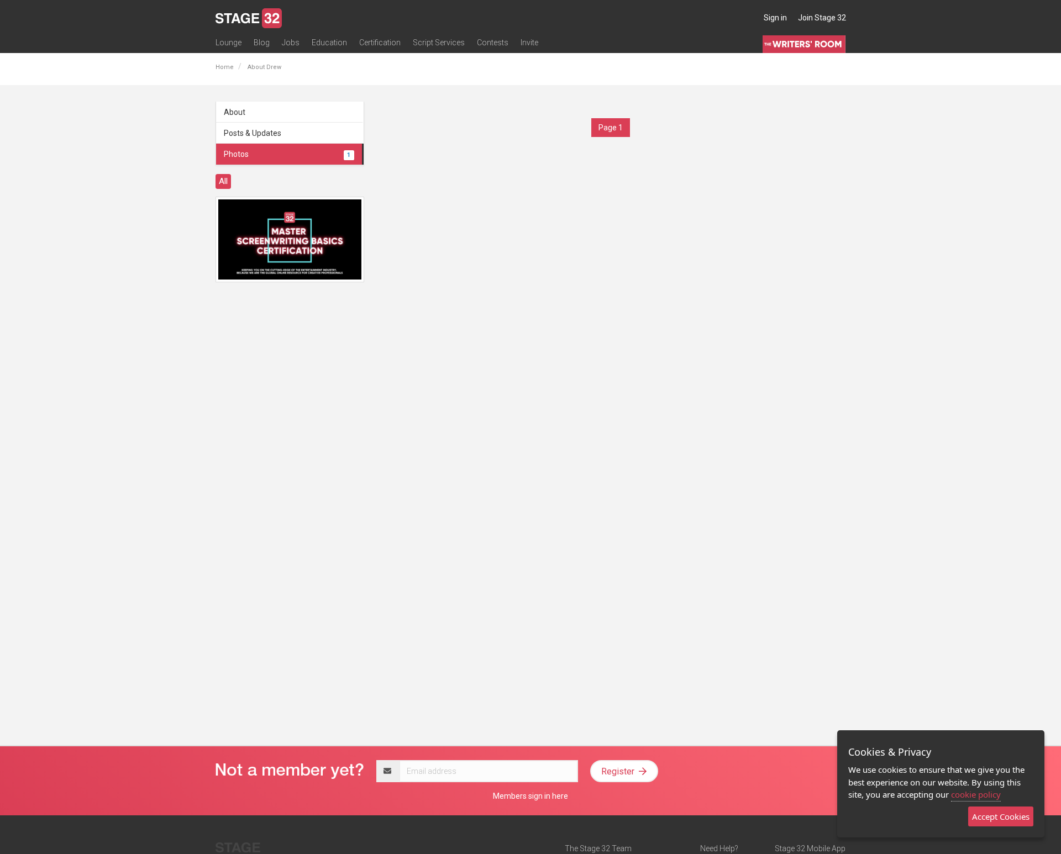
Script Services (439, 42)
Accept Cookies (1001, 816)
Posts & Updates (252, 133)
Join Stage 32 (822, 17)
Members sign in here (530, 796)
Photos (287, 154)
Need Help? (719, 848)
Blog (262, 42)
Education (329, 42)
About (234, 112)
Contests (492, 42)
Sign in (775, 17)
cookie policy (976, 794)
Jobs (291, 42)
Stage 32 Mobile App (810, 848)
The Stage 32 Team (598, 848)
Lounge (228, 42)
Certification (380, 42)
